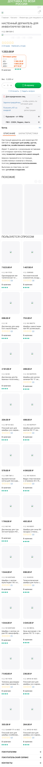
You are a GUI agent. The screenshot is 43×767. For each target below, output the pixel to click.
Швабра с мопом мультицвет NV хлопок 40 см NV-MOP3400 (10, 581)
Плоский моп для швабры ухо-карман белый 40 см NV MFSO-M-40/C (32, 734)
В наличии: (6, 70)
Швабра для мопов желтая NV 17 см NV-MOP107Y (31, 429)
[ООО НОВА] (2, 12)
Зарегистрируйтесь (12, 102)
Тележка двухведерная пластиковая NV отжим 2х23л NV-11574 (11, 683)
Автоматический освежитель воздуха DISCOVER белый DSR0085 (32, 277)
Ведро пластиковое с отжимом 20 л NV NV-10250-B (31, 480)
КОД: (4, 32)
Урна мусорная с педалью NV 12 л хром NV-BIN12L (32, 632)
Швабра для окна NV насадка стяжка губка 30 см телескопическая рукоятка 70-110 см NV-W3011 (32, 530)
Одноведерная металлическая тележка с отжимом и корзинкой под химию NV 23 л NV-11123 (10, 277)
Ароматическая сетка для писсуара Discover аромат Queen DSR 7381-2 (10, 480)
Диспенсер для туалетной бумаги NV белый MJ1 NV (10, 530)
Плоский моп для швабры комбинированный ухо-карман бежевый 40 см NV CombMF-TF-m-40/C (11, 734)
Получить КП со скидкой (10, 109)
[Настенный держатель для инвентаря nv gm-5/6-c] (21, 35)
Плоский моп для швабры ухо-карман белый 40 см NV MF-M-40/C (11, 429)
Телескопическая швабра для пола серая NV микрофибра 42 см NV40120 (32, 581)
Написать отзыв (18, 46)
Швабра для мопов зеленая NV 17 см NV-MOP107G (31, 378)
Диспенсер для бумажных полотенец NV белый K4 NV (10, 378)
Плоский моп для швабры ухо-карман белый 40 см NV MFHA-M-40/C (32, 683)
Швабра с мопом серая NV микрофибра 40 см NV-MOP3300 (11, 632)
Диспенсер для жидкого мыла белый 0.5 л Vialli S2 (11, 327)
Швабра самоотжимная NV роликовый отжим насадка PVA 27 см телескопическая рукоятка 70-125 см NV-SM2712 (32, 327)
